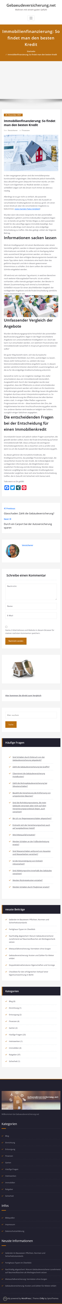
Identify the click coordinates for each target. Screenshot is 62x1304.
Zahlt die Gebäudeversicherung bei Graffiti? (31, 766)
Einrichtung (14, 1008)
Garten (12, 1028)
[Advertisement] (31, 80)
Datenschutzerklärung (14, 1231)
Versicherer (13, 130)
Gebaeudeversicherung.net (31, 5)
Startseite (31, 51)
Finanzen (26, 130)
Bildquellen (10, 1217)
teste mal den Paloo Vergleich (27, 209)
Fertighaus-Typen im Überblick (22, 929)
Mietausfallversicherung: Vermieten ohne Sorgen (30, 948)
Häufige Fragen (15, 1034)
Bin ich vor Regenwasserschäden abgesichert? (32, 818)
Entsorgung (14, 1014)
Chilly (42, 1298)
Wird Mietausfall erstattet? (24, 834)
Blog (11, 1001)
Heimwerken (14, 1041)
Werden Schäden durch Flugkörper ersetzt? (31, 887)
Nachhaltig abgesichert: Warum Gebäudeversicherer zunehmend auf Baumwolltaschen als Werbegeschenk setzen (32, 939)
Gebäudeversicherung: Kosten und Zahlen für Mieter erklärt (30, 1285)
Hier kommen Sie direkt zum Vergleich (23, 695)
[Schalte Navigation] (31, 18)
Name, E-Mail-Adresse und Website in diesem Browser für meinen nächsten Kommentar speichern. (29, 631)
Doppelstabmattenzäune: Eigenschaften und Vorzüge (32, 965)
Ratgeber (13, 1054)
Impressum (10, 1224)
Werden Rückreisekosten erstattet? (28, 880)
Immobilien (14, 1048)
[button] (5, 1299)
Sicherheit (13, 1061)
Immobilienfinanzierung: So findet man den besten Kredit (32, 54)
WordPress (26, 1298)
